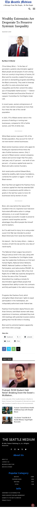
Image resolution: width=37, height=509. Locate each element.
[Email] (18, 349)
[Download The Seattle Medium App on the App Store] (25, 449)
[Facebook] (4, 349)
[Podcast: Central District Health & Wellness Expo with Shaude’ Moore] (7, 410)
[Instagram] (15, 449)
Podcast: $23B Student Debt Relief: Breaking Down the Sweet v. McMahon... (18, 393)
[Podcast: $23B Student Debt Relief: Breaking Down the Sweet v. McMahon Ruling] (18, 375)
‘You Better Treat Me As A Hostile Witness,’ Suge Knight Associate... (23, 420)
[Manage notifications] (32, 505)
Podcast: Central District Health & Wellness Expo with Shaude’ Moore (24, 410)
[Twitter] (9, 349)
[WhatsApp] (14, 349)
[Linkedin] (18, 449)
